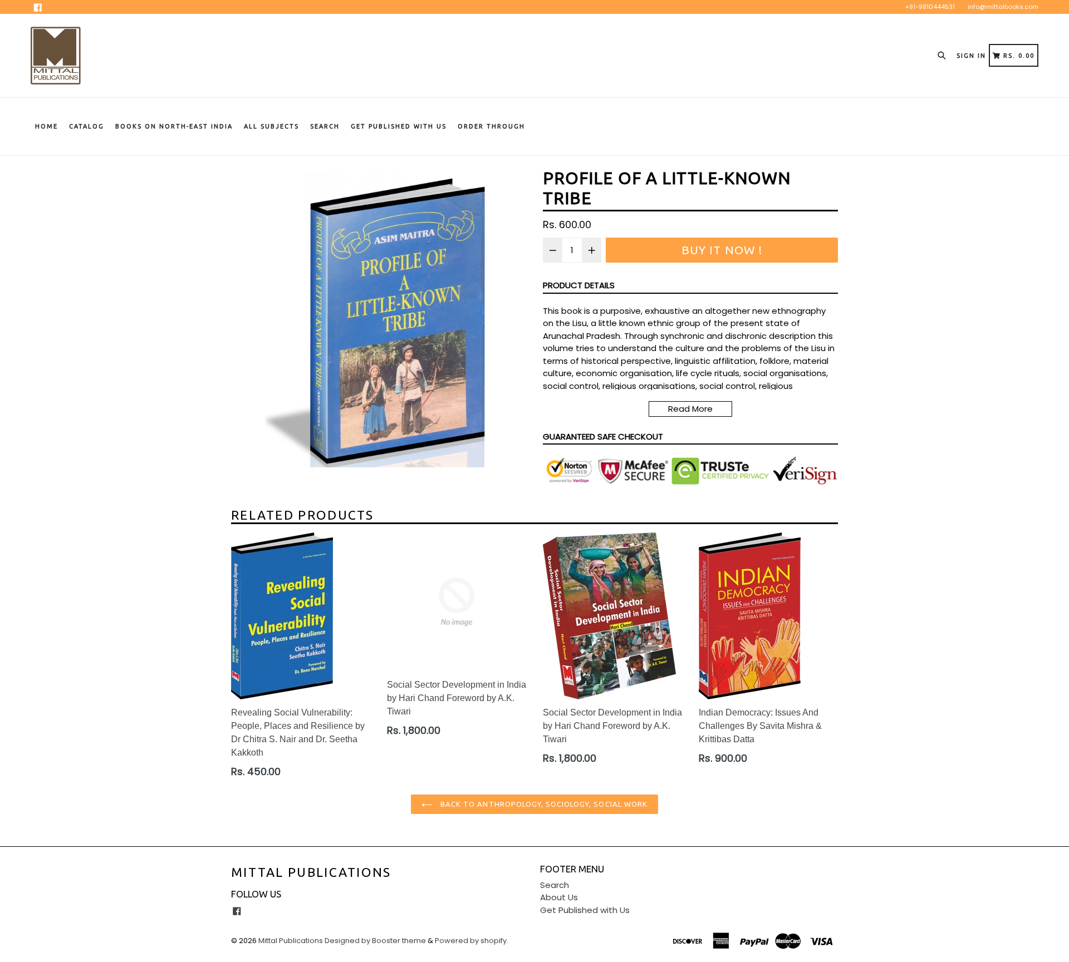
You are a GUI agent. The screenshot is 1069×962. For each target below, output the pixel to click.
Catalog (86, 126)
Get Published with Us (585, 910)
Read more (690, 409)
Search (325, 126)
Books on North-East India (174, 126)
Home (46, 126)
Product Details (579, 285)
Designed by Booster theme (375, 940)
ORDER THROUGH (491, 126)
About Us (559, 897)
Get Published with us (399, 126)
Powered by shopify (471, 940)
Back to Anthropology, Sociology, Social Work (543, 804)
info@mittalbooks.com (1003, 6)
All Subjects (271, 126)
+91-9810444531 (930, 6)
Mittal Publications (311, 872)
